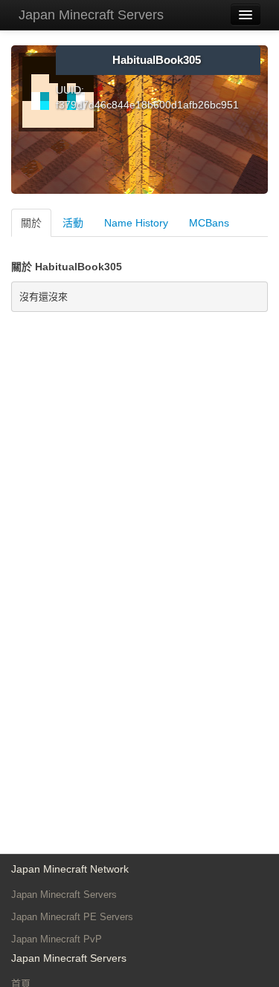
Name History (136, 223)
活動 (72, 223)
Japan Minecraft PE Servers (72, 916)
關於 (31, 223)
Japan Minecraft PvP (56, 939)
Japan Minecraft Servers (91, 14)
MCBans (209, 223)
